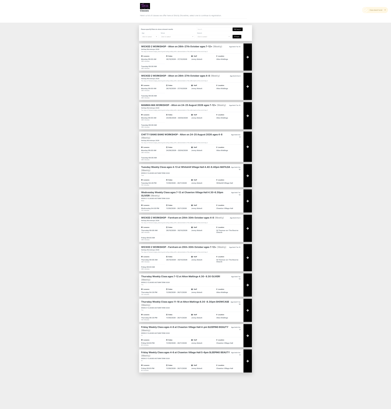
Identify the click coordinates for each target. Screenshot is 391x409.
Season (199, 33)
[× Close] (385, 9)
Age (143, 33)
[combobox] (149, 36)
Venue (163, 33)
